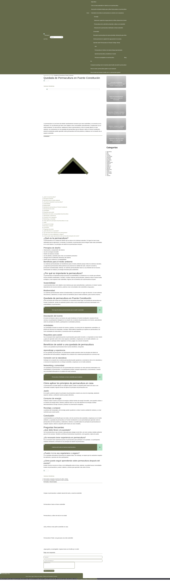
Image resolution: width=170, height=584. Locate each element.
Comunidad (96, 31)
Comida (108, 155)
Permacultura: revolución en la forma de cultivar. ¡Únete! (56, 478)
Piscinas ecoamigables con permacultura (104, 57)
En (91, 61)
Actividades (46, 210)
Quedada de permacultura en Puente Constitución (55, 207)
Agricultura (93, 1)
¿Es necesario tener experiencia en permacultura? (55, 232)
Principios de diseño (48, 198)
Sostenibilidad (47, 203)
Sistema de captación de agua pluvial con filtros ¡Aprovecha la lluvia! (110, 20)
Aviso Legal (31, 576)
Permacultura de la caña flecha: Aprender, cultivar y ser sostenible (109, 24)
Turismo (108, 175)
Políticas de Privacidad (48, 576)
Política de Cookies (38, 576)
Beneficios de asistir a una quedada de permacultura (56, 213)
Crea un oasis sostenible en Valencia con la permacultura (104, 5)
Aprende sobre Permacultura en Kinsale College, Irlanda (106, 42)
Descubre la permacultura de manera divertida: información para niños (109, 35)
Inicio (88, 13)
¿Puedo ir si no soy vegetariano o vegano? (54, 234)
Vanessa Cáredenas (49, 86)
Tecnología (109, 173)
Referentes (109, 169)
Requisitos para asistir (49, 212)
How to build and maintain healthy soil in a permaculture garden (105, 72)
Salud (108, 170)
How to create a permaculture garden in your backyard (103, 68)
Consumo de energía (48, 224)
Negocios (109, 166)
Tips (108, 174)
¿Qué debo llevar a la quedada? (51, 230)
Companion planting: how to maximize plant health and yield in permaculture (108, 65)
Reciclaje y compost (48, 225)
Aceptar (79, 578)
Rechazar (83, 578)
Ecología (96, 16)
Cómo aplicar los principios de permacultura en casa (56, 220)
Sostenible (109, 172)
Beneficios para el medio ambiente (52, 200)
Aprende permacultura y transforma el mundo (105, 53)
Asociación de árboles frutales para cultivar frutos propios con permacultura (108, 9)
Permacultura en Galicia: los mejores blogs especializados (108, 50)
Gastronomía (110, 162)
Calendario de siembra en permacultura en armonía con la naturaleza (107, 13)
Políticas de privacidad (91, 578)
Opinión (108, 168)
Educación (109, 160)
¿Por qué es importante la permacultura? (53, 202)
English (108, 161)
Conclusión (46, 227)
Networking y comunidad (49, 219)
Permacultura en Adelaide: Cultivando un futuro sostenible (56, 480)
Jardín (45, 222)
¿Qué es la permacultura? (50, 197)
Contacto (55, 576)
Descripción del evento (49, 208)
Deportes (109, 157)
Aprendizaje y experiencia (50, 215)
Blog (125, 57)
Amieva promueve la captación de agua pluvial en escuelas (107, 39)
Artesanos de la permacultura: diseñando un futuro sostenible (108, 27)
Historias (109, 163)
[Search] (61, 37)
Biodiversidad (47, 205)
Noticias (108, 167)
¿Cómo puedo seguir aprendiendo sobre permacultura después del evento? (61, 236)
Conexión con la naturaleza (50, 217)
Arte (96, 46)
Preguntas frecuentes (49, 229)
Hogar (108, 164)
